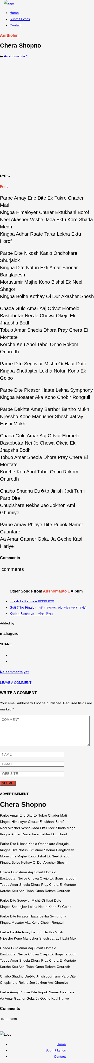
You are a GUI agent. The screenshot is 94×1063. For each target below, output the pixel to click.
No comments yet (14, 672)
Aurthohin (9, 35)
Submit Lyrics (20, 19)
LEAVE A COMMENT (16, 682)
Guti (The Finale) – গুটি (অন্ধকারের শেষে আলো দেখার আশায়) (48, 607)
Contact (15, 25)
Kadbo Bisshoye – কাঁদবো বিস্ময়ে (31, 614)
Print (4, 186)
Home (14, 13)
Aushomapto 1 (16, 56)
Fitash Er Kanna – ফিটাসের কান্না (32, 601)
